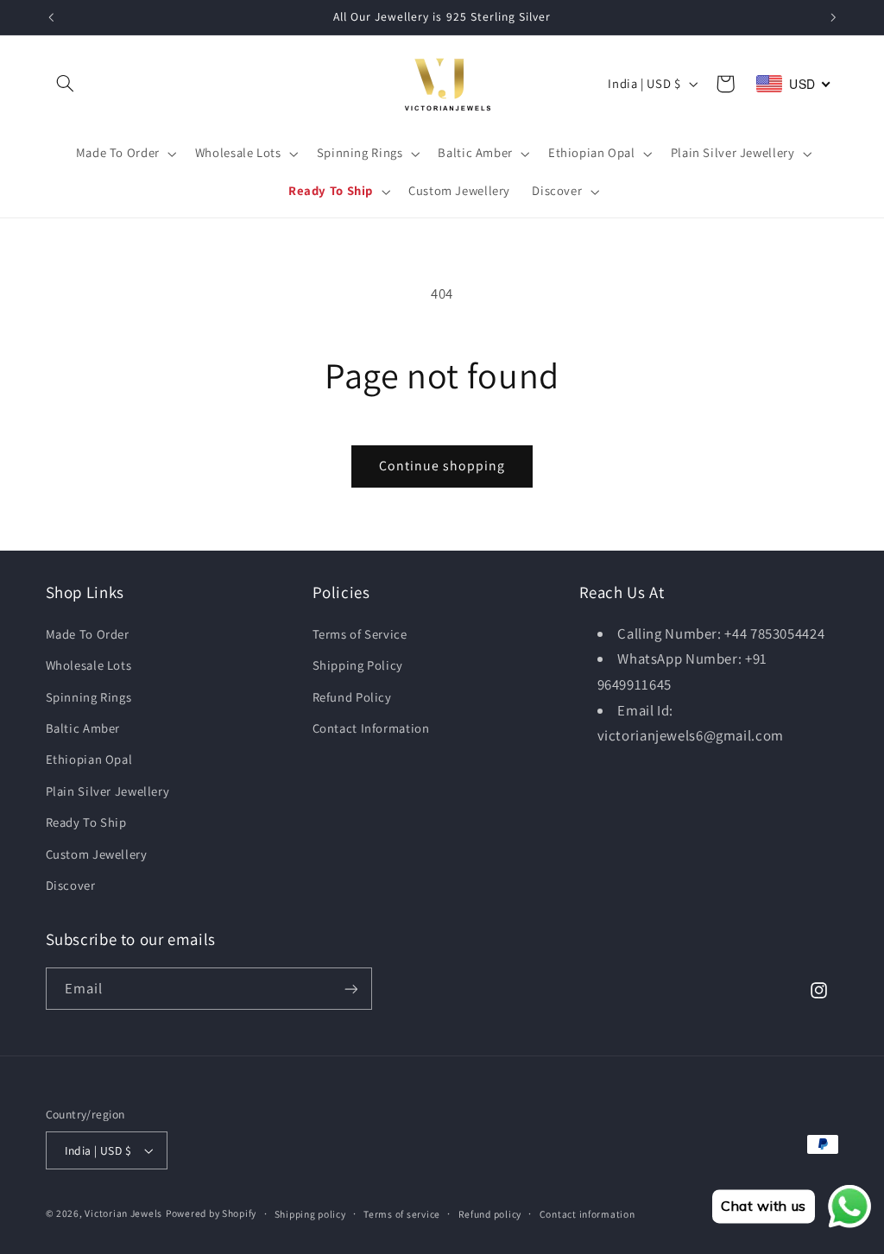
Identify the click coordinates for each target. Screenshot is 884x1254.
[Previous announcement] (51, 17)
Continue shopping (442, 466)
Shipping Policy (358, 665)
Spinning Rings (89, 697)
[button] (65, 84)
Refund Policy (352, 697)
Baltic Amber (83, 728)
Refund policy (490, 1213)
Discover (71, 885)
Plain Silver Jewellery (108, 791)
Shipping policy (310, 1213)
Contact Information (371, 728)
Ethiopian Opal (89, 759)
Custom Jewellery (97, 854)
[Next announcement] (833, 17)
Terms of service (401, 1213)
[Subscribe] (350, 988)
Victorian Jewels (123, 1213)
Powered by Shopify (211, 1213)
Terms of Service (360, 634)
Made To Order (87, 634)
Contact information (587, 1213)
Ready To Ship (86, 822)
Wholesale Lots (89, 665)
